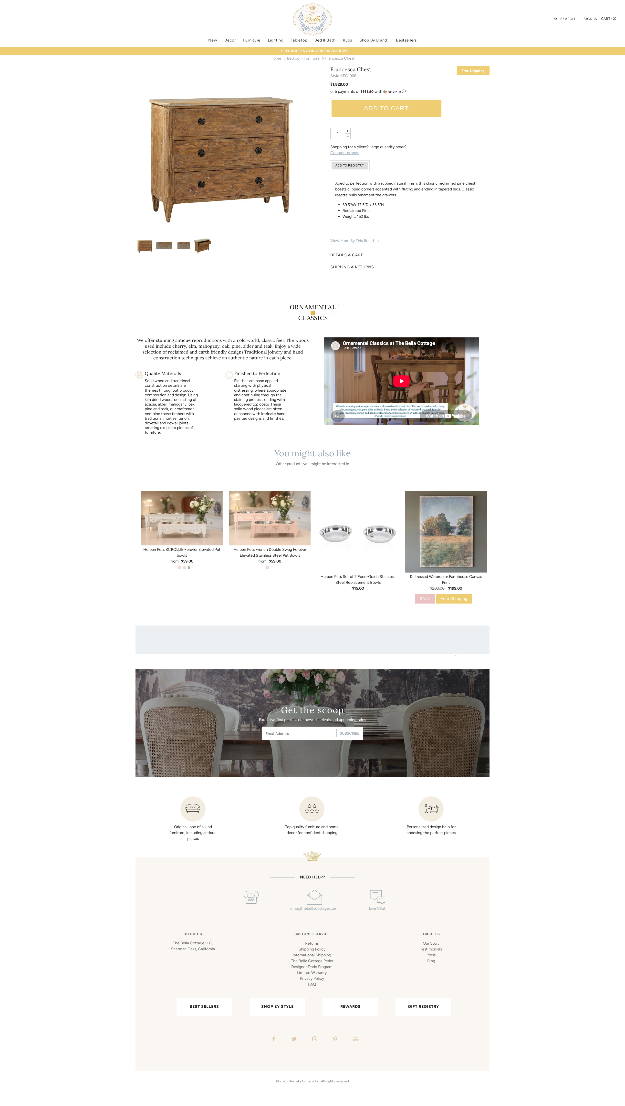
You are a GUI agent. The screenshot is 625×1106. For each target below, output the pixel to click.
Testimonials (431, 949)
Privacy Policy (312, 978)
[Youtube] (355, 1039)
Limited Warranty (312, 972)
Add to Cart (386, 108)
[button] (410, 91)
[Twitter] (294, 1039)
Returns (312, 943)
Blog (431, 961)
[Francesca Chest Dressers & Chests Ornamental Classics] (220, 151)
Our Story (431, 943)
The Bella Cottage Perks (312, 961)
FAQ (312, 984)
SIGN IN (590, 19)
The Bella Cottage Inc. (304, 1081)
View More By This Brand (352, 240)
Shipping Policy (312, 949)
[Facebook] (273, 1039)
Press (431, 955)
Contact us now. (344, 152)
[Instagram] (314, 1039)
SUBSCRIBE (349, 733)
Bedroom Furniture (303, 58)
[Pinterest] (335, 1039)
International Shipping (312, 955)
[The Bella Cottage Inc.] (312, 5)
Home (276, 58)
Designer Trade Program (312, 966)
